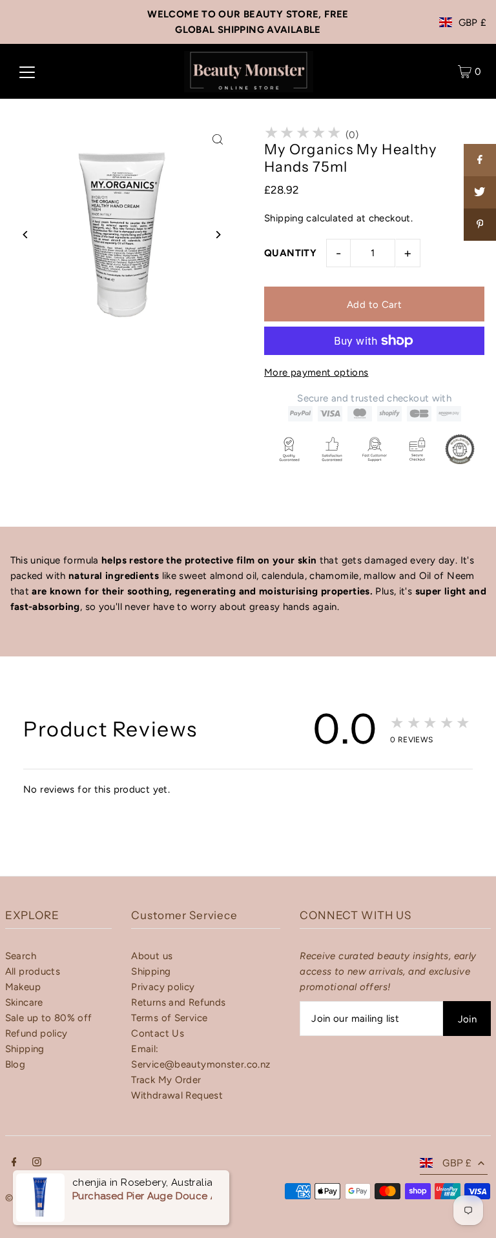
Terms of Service (169, 1018)
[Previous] (26, 234)
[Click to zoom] (217, 139)
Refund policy (36, 1033)
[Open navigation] (27, 72)
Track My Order (166, 1080)
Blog (15, 1064)
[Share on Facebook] (480, 160)
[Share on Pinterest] (480, 224)
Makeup (23, 987)
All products (33, 971)
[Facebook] (14, 1163)
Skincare (24, 1002)
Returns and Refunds (178, 1002)
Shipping (284, 218)
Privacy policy (162, 987)
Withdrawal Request (177, 1095)
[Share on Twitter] (480, 192)
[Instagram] (36, 1163)
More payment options (316, 372)
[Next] (217, 234)
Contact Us (157, 1033)
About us (151, 956)
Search (20, 956)
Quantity (290, 253)
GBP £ (473, 22)
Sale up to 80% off (48, 1018)
